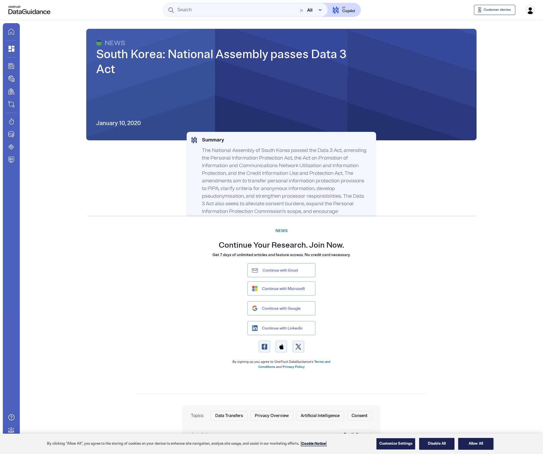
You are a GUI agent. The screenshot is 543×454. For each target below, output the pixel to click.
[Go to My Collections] (11, 48)
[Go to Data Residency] (11, 134)
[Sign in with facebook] (264, 346)
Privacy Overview (272, 415)
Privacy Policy (294, 367)
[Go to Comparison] (11, 104)
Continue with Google (281, 308)
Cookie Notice (313, 443)
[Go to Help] (11, 417)
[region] (271, 444)
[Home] (29, 10)
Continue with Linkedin (282, 328)
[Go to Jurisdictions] (11, 78)
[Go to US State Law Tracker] (11, 146)
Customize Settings (395, 443)
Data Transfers (229, 415)
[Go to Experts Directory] (11, 430)
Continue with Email (280, 270)
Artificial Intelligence (320, 415)
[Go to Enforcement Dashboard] (11, 159)
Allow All (476, 443)
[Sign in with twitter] (298, 346)
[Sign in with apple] (281, 346)
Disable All (437, 443)
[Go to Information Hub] (11, 66)
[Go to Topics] (11, 91)
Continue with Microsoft (283, 288)
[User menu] (530, 10)
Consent (359, 415)
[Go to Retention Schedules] (11, 121)
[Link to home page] (11, 31)
